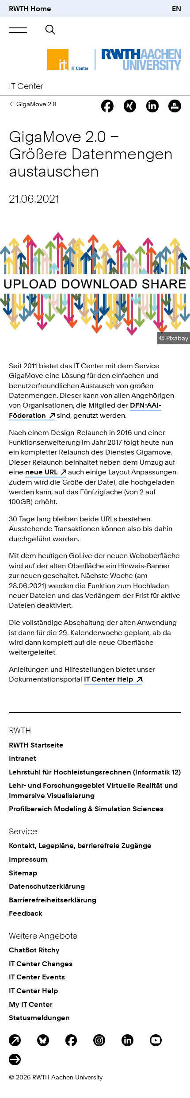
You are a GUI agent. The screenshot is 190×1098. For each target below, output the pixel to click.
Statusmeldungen (39, 1017)
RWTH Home (30, 8)
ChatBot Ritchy (34, 949)
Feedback (25, 913)
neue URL (41, 471)
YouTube (156, 1040)
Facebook (71, 1040)
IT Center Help (108, 678)
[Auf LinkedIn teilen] (152, 106)
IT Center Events (37, 976)
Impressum (28, 859)
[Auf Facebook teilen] (107, 106)
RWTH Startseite (36, 744)
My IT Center (31, 1004)
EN (176, 8)
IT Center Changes (40, 963)
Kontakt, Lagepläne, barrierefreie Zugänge (80, 845)
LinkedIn (127, 1040)
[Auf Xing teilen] (130, 106)
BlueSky (43, 1040)
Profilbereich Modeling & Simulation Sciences (86, 808)
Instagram (99, 1040)
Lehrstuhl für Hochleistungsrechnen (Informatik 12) (95, 771)
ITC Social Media (15, 1060)
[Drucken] (174, 106)
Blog (15, 1040)
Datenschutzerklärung (47, 886)
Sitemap (23, 872)
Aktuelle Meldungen (11, 104)
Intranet (22, 758)
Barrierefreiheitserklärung (52, 899)
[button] (18, 30)
